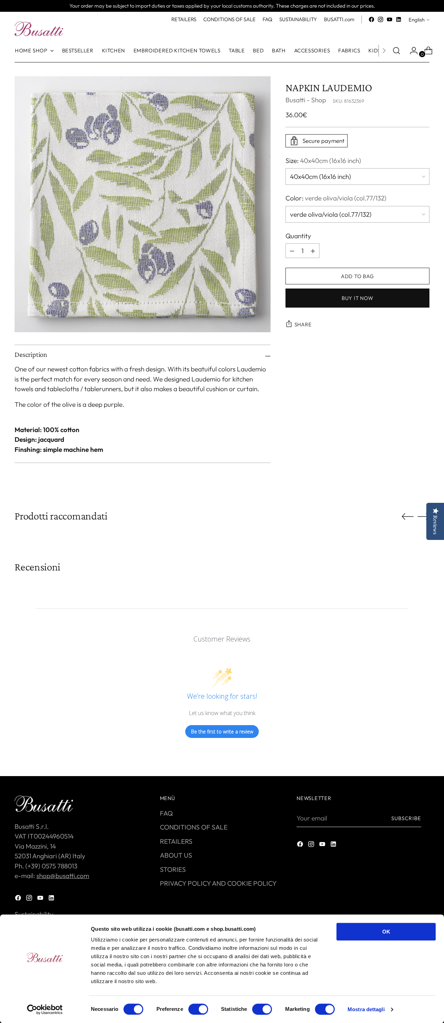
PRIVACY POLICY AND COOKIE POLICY (218, 883)
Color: (335, 198)
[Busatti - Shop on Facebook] (371, 19)
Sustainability (34, 914)
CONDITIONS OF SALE (194, 827)
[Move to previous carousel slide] (407, 517)
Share (303, 324)
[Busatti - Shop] (39, 29)
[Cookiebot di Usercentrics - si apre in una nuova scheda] (45, 1009)
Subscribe (406, 818)
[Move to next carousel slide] (423, 516)
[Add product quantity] (292, 251)
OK (386, 932)
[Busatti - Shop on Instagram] (380, 19)
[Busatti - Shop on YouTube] (389, 19)
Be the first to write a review (222, 731)
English (417, 19)
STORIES (173, 869)
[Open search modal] (396, 51)
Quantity (298, 236)
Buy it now (357, 298)
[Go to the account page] (411, 51)
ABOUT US (176, 855)
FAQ (166, 813)
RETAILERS (176, 841)
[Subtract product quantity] (313, 251)
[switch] (198, 1009)
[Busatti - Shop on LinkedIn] (398, 19)
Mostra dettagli (366, 1009)
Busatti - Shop (305, 100)
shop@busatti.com (62, 875)
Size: (323, 160)
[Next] (384, 50)
